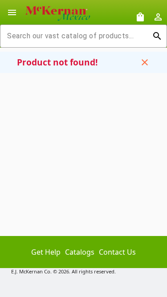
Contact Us (117, 252)
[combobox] (76, 36)
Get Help (46, 252)
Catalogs (79, 252)
